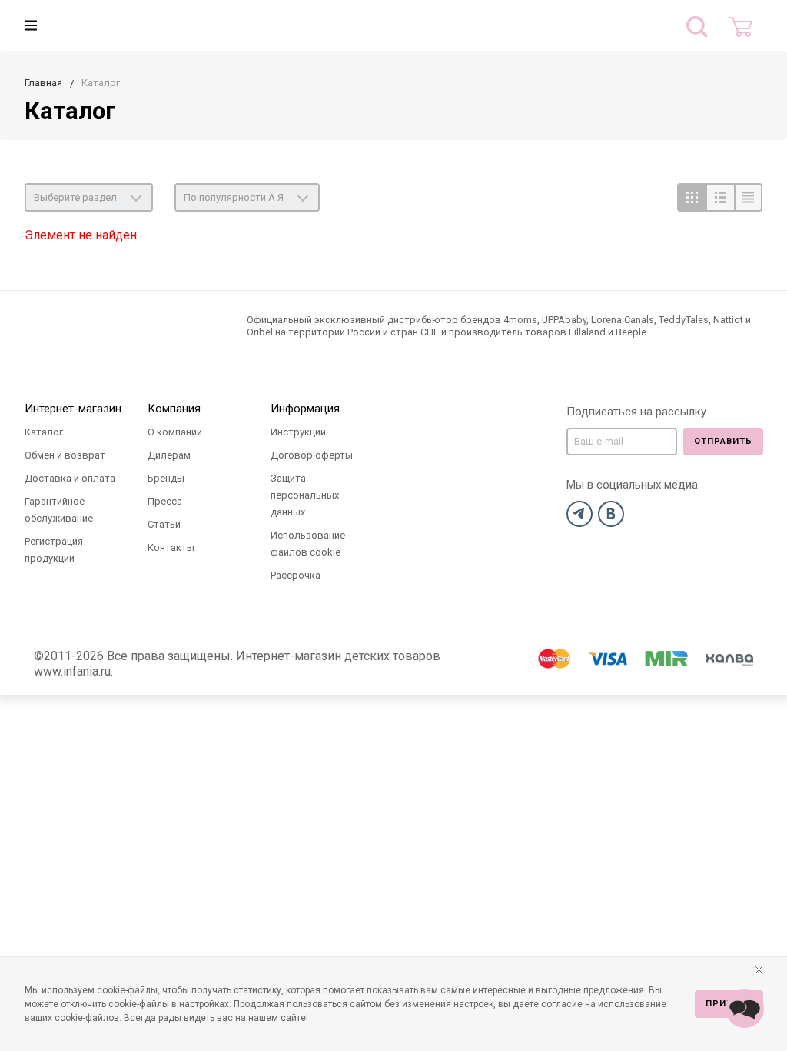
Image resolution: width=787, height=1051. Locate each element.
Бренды (166, 478)
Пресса (165, 501)
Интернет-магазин (73, 408)
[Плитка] (691, 197)
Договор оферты (312, 455)
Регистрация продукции (54, 550)
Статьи (164, 524)
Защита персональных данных (305, 495)
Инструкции (298, 432)
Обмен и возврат (65, 455)
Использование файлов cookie (308, 543)
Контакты (171, 547)
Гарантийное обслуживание (59, 509)
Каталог (44, 432)
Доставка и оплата (70, 478)
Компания (174, 408)
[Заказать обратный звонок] (745, 1008)
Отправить (723, 441)
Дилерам (169, 455)
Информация (305, 408)
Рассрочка (295, 575)
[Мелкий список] (748, 197)
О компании (175, 432)
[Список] (720, 197)
